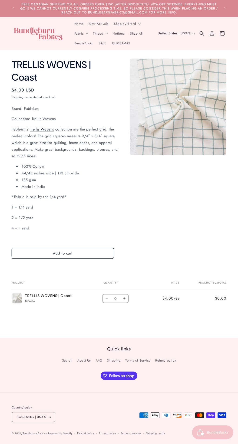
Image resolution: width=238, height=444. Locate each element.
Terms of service (131, 433)
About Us (84, 360)
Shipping (18, 97)
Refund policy (165, 360)
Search (67, 360)
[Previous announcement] (13, 8)
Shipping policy (155, 433)
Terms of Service (138, 360)
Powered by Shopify (60, 433)
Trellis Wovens (42, 129)
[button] (126, 24)
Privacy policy (107, 433)
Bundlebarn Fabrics (35, 433)
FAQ (99, 360)
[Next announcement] (225, 8)
